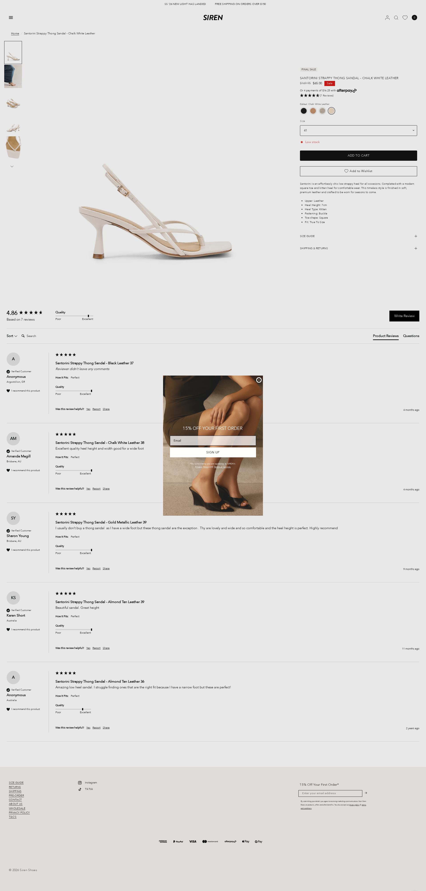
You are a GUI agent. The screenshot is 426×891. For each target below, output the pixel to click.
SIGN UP (213, 452)
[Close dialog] (259, 380)
